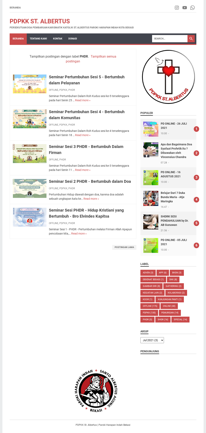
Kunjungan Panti (169, 299)
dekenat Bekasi (153, 279)
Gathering (173, 286)
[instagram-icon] (177, 7)
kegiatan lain (152, 292)
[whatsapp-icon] (192, 7)
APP (163, 272)
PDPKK (63, 90)
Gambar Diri (151, 286)
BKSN (176, 272)
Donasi (72, 38)
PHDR (71, 90)
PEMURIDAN (169, 312)
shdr (163, 319)
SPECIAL (180, 319)
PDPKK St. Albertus (40, 21)
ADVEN (148, 272)
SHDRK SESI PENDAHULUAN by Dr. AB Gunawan (174, 220)
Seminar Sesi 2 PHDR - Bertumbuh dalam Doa (90, 181)
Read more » (83, 100)
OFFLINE (53, 90)
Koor (147, 299)
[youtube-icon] (184, 7)
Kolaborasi (176, 292)
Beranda (15, 7)
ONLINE (169, 306)
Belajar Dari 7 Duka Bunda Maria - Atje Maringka (173, 197)
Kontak (57, 38)
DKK (173, 279)
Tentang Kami (38, 38)
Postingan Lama (124, 247)
